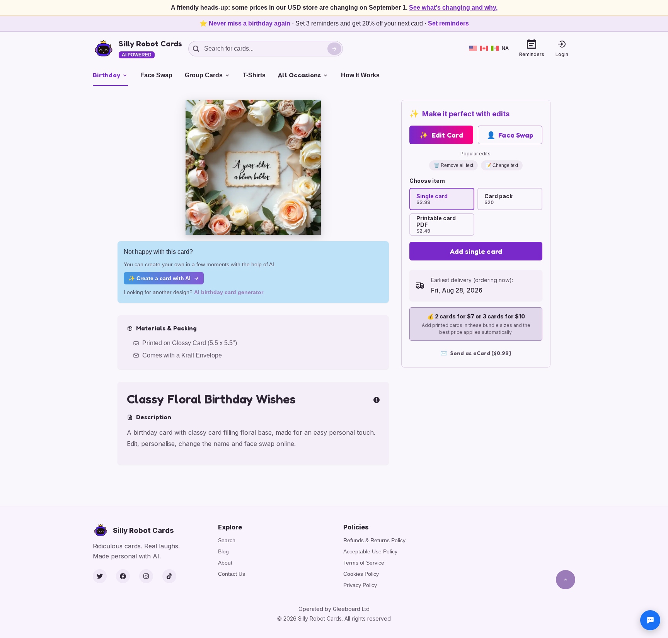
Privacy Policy (360, 585)
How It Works (360, 75)
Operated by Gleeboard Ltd (334, 609)
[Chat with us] (650, 620)
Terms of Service (363, 563)
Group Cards (204, 75)
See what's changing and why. (453, 7)
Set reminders (448, 23)
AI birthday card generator (228, 292)
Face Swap (156, 75)
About (225, 563)
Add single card (476, 251)
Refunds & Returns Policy (374, 540)
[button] (253, 167)
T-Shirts (254, 75)
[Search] (334, 49)
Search (226, 540)
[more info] (376, 399)
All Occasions (299, 75)
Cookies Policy (361, 574)
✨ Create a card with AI (159, 278)
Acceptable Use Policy (370, 551)
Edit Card (441, 135)
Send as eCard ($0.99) (475, 353)
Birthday (106, 75)
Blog (223, 551)
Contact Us (231, 574)
